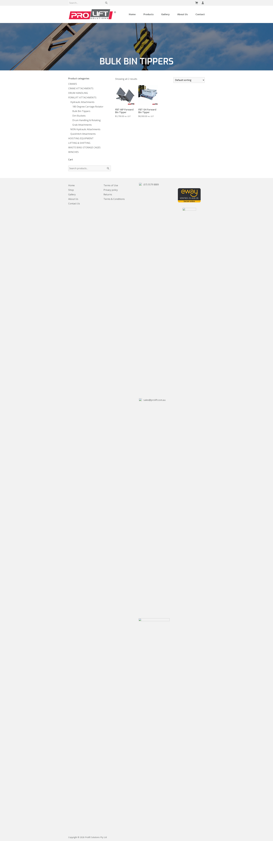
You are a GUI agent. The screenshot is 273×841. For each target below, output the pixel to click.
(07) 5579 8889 (151, 184)
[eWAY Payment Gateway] (189, 201)
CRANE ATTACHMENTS (80, 88)
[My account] (203, 3)
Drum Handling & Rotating (86, 120)
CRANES (72, 83)
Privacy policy (111, 189)
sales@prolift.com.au (154, 400)
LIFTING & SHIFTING (79, 142)
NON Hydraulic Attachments (85, 129)
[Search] (106, 3)
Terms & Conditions (114, 199)
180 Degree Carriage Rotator (87, 106)
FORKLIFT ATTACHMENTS (82, 97)
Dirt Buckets (79, 115)
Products (148, 14)
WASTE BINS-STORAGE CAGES (84, 147)
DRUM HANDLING (78, 93)
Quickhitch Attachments (83, 133)
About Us (182, 14)
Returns (108, 194)
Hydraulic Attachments (82, 102)
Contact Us (74, 203)
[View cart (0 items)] (196, 3)
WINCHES (73, 152)
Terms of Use (111, 185)
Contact (200, 14)
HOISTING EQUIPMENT (81, 138)
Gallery (165, 14)
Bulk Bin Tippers (81, 111)
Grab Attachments (82, 124)
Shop (71, 189)
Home (132, 14)
